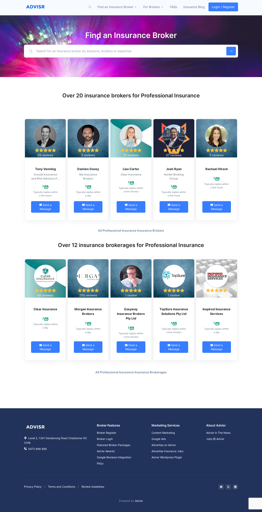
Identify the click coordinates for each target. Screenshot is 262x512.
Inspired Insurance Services (217, 311)
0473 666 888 (37, 448)
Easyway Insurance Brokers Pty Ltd (131, 313)
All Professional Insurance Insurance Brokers (131, 230)
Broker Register (106, 432)
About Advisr (216, 425)
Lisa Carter (131, 169)
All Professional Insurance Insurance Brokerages (131, 372)
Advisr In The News (218, 432)
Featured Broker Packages (113, 445)
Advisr (139, 500)
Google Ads (159, 438)
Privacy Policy (33, 486)
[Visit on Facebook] (221, 487)
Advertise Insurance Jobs (167, 451)
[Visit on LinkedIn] (235, 487)
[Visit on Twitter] (228, 487)
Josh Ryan (174, 169)
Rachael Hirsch (216, 169)
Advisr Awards (106, 451)
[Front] (35, 7)
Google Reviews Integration (114, 457)
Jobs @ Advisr (215, 438)
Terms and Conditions (61, 486)
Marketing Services (166, 425)
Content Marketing (163, 432)
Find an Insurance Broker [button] (115, 7)
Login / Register (223, 7)
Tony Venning (45, 169)
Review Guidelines (93, 486)
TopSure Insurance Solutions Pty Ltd (174, 311)
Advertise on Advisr (164, 445)
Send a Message (46, 207)
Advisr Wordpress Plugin (167, 457)
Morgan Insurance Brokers (88, 311)
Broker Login (105, 438)
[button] (90, 7)
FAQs (173, 7)
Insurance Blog (194, 7)
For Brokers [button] (151, 7)
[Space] (35, 426)
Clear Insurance (45, 309)
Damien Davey (88, 169)
